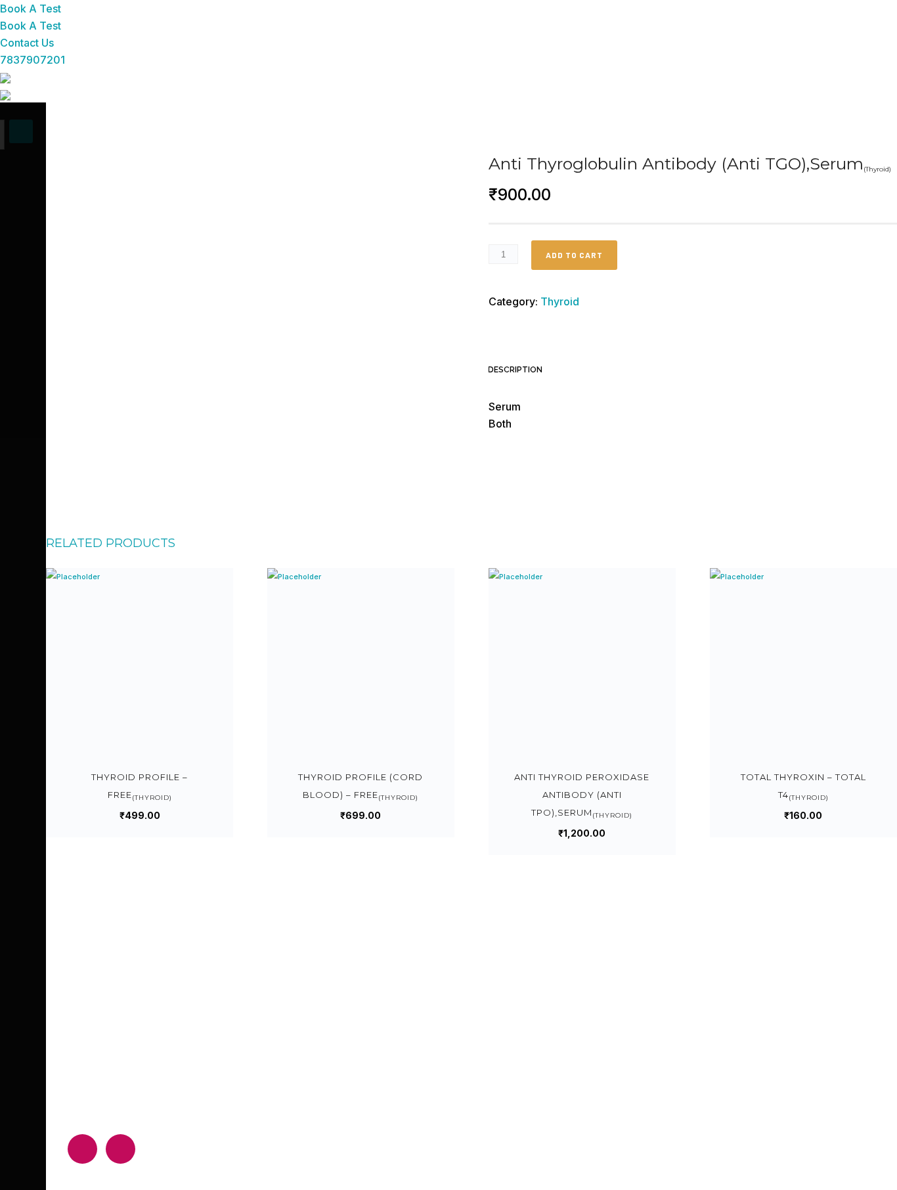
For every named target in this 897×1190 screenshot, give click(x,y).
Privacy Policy (361, 1077)
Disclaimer (354, 1100)
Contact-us (357, 1123)
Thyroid (559, 301)
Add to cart (574, 254)
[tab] (522, 371)
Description (515, 369)
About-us (352, 1054)
